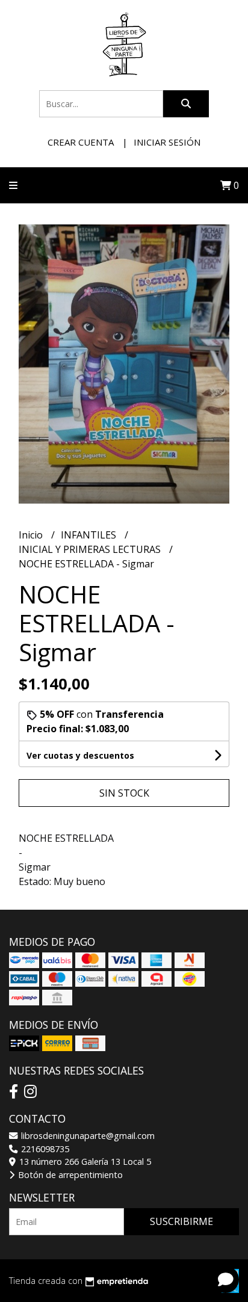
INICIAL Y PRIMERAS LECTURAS (91, 549)
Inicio (32, 534)
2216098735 (44, 1149)
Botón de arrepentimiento (69, 1174)
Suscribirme (181, 1221)
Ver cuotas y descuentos (80, 755)
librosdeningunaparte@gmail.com (87, 1135)
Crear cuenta (81, 142)
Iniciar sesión (167, 142)
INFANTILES (90, 534)
